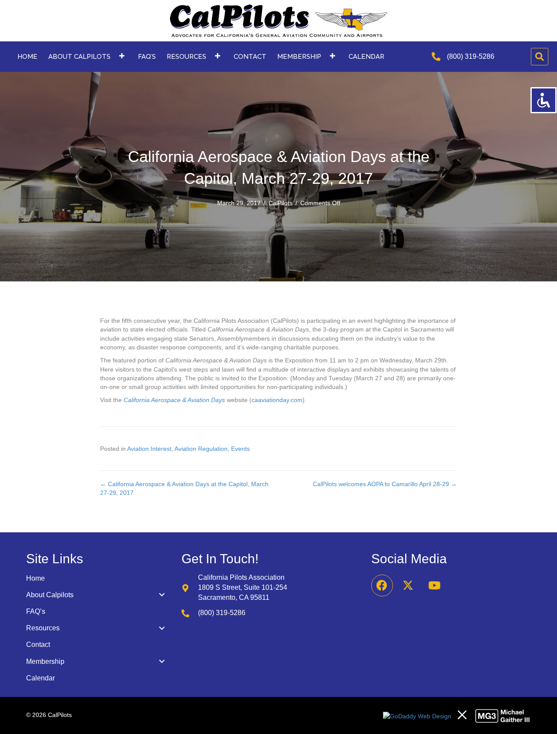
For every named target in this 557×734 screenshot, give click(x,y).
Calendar (40, 678)
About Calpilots (50, 595)
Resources (43, 628)
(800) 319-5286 (470, 56)
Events (240, 448)
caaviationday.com (277, 399)
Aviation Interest (149, 448)
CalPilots (280, 203)
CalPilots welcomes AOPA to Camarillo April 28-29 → (385, 483)
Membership (45, 661)
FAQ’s (35, 611)
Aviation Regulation (201, 448)
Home (35, 578)
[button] (122, 56)
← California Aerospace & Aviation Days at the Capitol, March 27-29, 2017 (184, 488)
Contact (38, 644)
